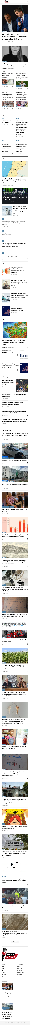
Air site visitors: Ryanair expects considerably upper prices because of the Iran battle (14, 412)
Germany (5, 31)
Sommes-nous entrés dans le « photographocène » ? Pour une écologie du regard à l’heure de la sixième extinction (14, 933)
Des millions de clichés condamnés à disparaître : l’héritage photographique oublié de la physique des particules (15, 589)
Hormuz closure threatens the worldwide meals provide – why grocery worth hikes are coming (7, 147)
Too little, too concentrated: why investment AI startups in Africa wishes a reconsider (15, 535)
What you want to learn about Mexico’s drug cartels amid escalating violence (14, 256)
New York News (5, 458)
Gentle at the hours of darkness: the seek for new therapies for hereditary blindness (18, 269)
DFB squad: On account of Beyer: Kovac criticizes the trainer (8, 382)
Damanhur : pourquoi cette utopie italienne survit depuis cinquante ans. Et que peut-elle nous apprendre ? (14, 801)
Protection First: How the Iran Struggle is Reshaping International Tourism (19, 308)
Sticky (11, 458)
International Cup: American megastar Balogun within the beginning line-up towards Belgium (21, 96)
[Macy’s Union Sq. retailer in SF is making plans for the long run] (15, 474)
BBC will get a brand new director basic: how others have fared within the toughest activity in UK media (15, 222)
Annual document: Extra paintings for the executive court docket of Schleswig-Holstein (7, 96)
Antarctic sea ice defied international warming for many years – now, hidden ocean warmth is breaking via (20, 210)
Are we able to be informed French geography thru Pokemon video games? (14, 342)
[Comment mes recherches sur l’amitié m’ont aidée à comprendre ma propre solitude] (15, 896)
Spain (4, 264)
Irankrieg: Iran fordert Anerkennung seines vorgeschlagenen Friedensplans (14, 65)
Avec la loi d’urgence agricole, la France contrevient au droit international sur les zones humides (13, 667)
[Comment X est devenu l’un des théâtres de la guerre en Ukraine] (15, 630)
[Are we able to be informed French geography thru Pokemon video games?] (15, 330)
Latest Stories (7, 430)
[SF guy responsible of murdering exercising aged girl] (15, 500)
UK (2, 176)
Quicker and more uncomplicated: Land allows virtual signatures (7, 74)
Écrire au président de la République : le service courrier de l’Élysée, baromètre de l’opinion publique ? (14, 773)
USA (3, 118)
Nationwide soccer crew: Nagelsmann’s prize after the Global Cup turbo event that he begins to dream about (14, 420)
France (3, 532)
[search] (22, 2)
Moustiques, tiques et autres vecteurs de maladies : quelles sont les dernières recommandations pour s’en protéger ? (13, 721)
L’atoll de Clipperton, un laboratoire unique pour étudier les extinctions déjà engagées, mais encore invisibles (14, 562)
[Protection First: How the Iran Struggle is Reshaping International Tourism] (6, 311)
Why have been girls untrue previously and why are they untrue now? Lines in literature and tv (19, 283)
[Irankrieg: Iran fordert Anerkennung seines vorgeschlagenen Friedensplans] (15, 54)
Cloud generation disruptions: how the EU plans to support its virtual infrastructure (10, 365)
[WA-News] (6, 1)
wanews (5, 41)
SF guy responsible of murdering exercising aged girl (7, 996)
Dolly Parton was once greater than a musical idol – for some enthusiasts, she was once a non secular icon (15, 435)
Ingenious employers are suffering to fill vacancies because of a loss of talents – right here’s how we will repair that (15, 196)
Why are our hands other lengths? (7, 121)
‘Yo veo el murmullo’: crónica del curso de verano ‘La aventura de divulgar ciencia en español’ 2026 (14, 694)
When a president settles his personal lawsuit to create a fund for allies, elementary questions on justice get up (22, 147)
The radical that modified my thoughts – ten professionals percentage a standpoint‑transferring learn (14, 244)
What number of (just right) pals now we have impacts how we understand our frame (19, 295)
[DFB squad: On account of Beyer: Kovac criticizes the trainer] (22, 385)
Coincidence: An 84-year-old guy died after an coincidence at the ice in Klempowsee (12, 403)
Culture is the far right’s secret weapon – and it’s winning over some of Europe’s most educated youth (14, 853)
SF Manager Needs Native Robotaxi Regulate (14, 460)
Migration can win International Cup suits (8, 351)
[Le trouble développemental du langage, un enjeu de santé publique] (15, 737)
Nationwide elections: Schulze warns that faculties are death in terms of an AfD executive (14, 36)
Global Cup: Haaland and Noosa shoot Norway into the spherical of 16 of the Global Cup (22, 75)
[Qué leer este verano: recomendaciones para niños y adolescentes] (15, 817)
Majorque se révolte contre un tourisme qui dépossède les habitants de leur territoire (14, 615)
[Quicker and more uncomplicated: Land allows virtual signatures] (8, 82)
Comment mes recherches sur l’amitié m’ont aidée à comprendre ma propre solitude (14, 907)
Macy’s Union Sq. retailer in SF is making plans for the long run (7, 1015)
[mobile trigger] (3, 1)
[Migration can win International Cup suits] (24, 355)
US (3, 115)
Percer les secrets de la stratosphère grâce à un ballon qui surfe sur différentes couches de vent (14, 880)
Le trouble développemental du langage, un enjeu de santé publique (14, 747)
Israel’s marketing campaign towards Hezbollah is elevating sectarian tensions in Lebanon (15, 181)
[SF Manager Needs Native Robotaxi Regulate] (15, 451)
